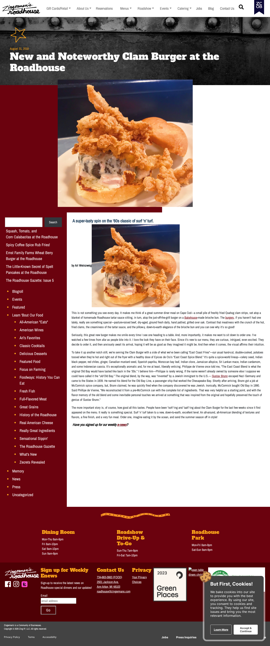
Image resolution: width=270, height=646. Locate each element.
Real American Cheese (36, 422)
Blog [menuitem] (211, 8)
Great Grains (29, 406)
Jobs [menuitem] (199, 8)
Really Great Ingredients (37, 430)
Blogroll (17, 291)
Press (16, 486)
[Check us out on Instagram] (16, 583)
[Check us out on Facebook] (8, 583)
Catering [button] (184, 8)
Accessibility (49, 637)
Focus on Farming (32, 369)
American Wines (31, 329)
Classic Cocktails (32, 345)
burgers (229, 317)
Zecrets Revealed (32, 462)
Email (44, 595)
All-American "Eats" (34, 322)
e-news (122, 424)
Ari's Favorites (30, 337)
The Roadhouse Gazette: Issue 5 (30, 280)
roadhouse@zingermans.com (113, 591)
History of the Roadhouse (38, 414)
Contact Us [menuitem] (227, 8)
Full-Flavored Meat (33, 399)
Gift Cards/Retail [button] (57, 8)
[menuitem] (58, 8)
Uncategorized (22, 494)
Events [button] (166, 8)
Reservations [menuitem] (104, 8)
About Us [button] (84, 8)
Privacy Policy (12, 637)
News (16, 479)
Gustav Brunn (220, 376)
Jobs (164, 637)
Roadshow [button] (146, 8)
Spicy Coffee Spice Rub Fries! (28, 244)
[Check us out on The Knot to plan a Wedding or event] (24, 584)
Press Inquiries (186, 637)
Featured (18, 307)
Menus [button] (126, 8)
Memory (18, 471)
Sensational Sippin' (34, 438)
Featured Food (30, 361)
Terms (31, 637)
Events (17, 299)
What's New (28, 454)
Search (53, 222)
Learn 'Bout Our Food (27, 315)
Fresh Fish (27, 391)
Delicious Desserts (33, 353)
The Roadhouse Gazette (37, 446)
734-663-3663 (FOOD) (109, 577)
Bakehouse (190, 317)
